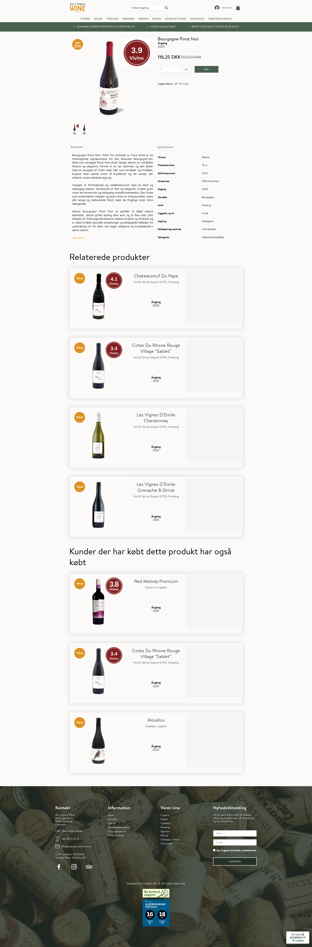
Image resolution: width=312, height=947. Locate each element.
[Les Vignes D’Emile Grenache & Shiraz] (98, 505)
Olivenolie (197, 18)
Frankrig (128, 18)
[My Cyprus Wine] (77, 7)
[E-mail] (235, 842)
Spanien (143, 18)
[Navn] (235, 833)
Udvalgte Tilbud (175, 18)
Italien (98, 18)
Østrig (156, 18)
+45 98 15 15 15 (70, 838)
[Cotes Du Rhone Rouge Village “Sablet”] (98, 366)
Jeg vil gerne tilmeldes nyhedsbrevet (235, 850)
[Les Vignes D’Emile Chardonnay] (98, 436)
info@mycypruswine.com (76, 846)
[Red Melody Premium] (98, 602)
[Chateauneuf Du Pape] (98, 297)
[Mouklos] (98, 741)
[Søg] (149, 8)
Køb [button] (206, 69)
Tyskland (112, 18)
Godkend (235, 861)
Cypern (85, 18)
